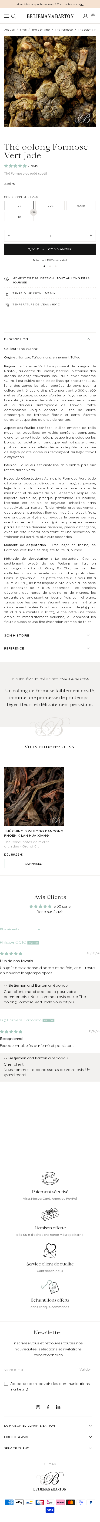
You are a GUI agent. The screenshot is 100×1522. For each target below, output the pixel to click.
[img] (11, 954)
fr (45, 1463)
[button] (15, 166)
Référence (14, 648)
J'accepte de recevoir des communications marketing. (50, 1386)
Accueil (9, 29)
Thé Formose (64, 29)
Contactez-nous (50, 1271)
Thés (23, 29)
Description (16, 339)
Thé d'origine (41, 29)
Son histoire (16, 635)
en (54, 1463)
